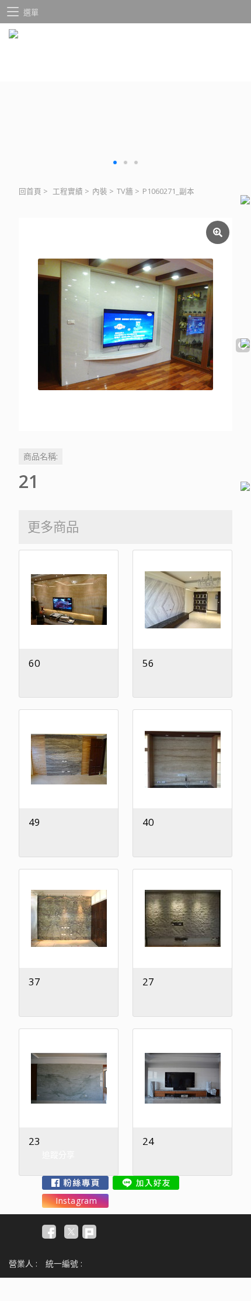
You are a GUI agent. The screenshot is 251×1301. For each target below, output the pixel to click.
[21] (125, 324)
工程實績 (68, 191)
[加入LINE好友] (146, 1183)
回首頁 (30, 191)
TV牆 (125, 191)
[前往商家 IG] (75, 1201)
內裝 (99, 191)
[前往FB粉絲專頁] (75, 1183)
